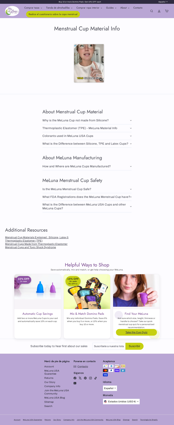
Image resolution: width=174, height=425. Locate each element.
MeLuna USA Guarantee (51, 372)
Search (48, 406)
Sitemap (49, 402)
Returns (48, 378)
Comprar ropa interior (88, 7)
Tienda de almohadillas (58, 7)
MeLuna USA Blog (54, 397)
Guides (110, 7)
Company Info (52, 386)
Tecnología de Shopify (149, 420)
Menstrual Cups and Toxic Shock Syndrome (30, 247)
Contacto (137, 7)
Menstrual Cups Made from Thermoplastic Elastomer (36, 244)
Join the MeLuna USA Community (56, 392)
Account (49, 366)
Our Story (49, 382)
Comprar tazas (32, 7)
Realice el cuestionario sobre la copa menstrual (53, 14)
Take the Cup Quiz (136, 332)
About (123, 7)
